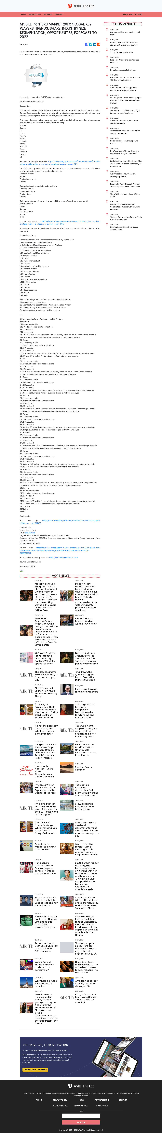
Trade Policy (102, 1106)
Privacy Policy (60, 1100)
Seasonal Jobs (81, 1106)
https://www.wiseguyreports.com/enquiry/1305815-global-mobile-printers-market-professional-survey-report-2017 (60, 222)
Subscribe (81, 1122)
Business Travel (60, 1106)
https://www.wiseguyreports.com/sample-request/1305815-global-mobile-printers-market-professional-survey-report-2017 (60, 162)
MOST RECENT (35, 14)
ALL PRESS (48, 14)
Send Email (30, 533)
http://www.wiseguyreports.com (63, 557)
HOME (23, 14)
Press (81, 1100)
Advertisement (102, 1100)
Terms (39, 1100)
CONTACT (59, 14)
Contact (123, 1100)
